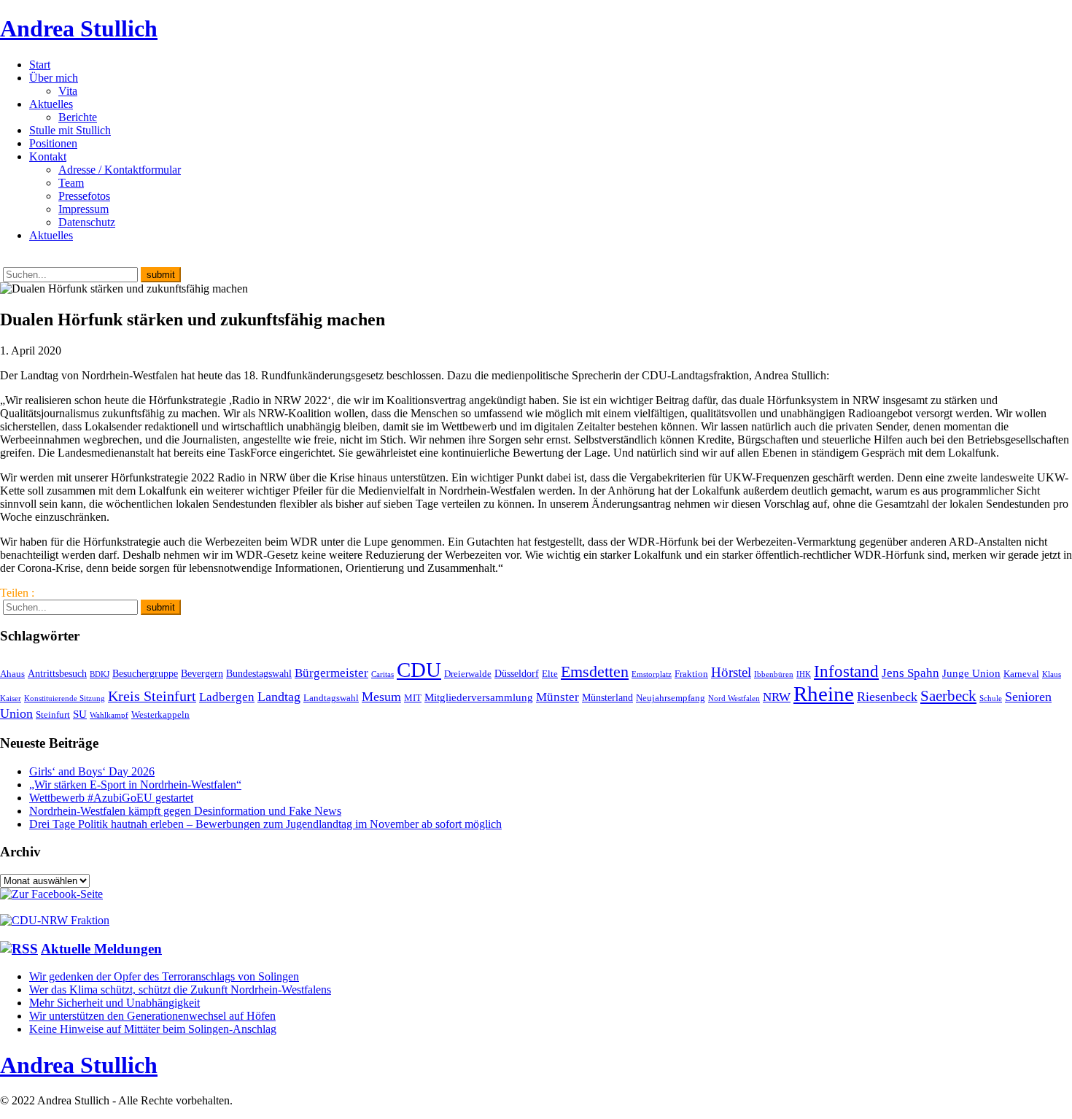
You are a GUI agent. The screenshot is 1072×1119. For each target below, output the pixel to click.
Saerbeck (948, 695)
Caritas (382, 674)
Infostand (846, 671)
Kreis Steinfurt (152, 696)
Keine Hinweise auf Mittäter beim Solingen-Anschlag (152, 1029)
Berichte (77, 117)
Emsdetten (595, 671)
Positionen (53, 143)
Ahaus (12, 674)
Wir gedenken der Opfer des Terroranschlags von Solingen (164, 976)
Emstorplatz (652, 674)
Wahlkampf (109, 715)
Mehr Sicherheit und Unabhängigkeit (114, 1002)
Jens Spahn (910, 673)
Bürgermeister (331, 673)
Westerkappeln (160, 715)
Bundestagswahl (259, 673)
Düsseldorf (516, 673)
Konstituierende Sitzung (64, 698)
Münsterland (607, 697)
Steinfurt (53, 715)
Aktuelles (51, 104)
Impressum (83, 209)
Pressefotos (84, 196)
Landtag (278, 696)
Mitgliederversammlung (478, 697)
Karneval (1021, 674)
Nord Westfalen (734, 698)
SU (80, 714)
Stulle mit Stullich (70, 130)
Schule (990, 698)
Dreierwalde (468, 674)
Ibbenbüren (773, 674)
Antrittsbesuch (57, 673)
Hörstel (731, 672)
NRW (777, 696)
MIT (413, 698)
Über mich (53, 77)
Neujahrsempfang (670, 698)
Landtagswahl (331, 698)
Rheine (823, 693)
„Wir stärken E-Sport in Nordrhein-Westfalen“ (135, 784)
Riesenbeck (887, 696)
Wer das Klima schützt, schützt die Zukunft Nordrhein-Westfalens (180, 989)
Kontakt (47, 156)
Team (71, 183)
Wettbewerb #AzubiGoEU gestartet (111, 797)
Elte (550, 674)
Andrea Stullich (79, 28)
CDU (419, 669)
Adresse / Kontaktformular (119, 169)
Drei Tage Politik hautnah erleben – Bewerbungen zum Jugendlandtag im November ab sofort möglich (265, 824)
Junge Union (971, 673)
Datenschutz (86, 222)
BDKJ (99, 674)
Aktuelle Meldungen (101, 948)
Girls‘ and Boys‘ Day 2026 (92, 771)
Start (39, 64)
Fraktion (691, 674)
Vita (67, 91)
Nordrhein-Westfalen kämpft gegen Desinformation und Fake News (185, 811)
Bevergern (202, 673)
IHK (803, 674)
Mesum (381, 696)
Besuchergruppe (145, 673)
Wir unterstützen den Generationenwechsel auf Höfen (152, 1016)
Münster (557, 697)
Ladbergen (227, 697)
